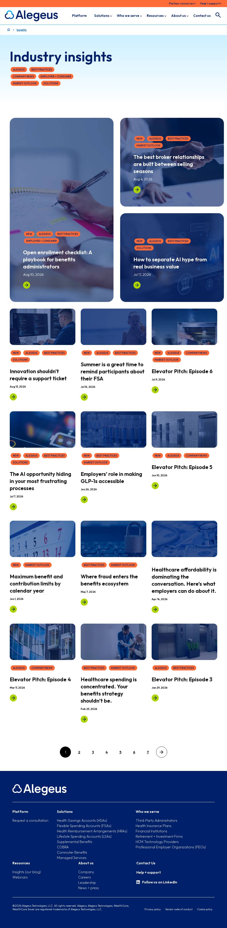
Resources (155, 15)
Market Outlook (25, 83)
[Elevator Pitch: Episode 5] (155, 485)
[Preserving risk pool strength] (84, 719)
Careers (84, 877)
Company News (23, 76)
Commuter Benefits (72, 852)
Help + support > (210, 3)
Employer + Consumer (56, 76)
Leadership (87, 882)
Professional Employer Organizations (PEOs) (171, 847)
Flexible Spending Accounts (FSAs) (84, 826)
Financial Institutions (151, 831)
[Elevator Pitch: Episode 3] (155, 697)
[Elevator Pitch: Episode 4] (13, 697)
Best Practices (41, 69)
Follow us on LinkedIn (159, 882)
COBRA (63, 847)
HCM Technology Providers (157, 841)
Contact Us (145, 863)
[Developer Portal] (13, 396)
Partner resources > (182, 3)
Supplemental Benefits (74, 841)
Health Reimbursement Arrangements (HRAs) (92, 831)
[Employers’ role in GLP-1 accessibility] (84, 499)
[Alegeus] (31, 16)
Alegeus (19, 69)
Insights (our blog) (26, 872)
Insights (22, 30)
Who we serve (128, 15)
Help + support (148, 872)
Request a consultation (30, 820)
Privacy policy (153, 909)
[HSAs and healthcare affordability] (155, 609)
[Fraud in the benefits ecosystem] (84, 602)
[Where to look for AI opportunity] (13, 506)
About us (178, 15)
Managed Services (71, 857)
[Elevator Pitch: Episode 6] (155, 389)
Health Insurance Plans (153, 826)
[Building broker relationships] (137, 189)
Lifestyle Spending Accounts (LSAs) (84, 836)
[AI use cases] (137, 285)
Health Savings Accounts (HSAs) (82, 820)
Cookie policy (204, 909)
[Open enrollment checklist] (26, 285)
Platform (79, 15)
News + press (88, 888)
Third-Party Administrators (156, 820)
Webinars (20, 877)
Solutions (101, 15)
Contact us (202, 15)
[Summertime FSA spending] (84, 397)
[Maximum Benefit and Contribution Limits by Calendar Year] (13, 609)
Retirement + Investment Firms (159, 836)
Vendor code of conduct (179, 909)
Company (86, 872)
